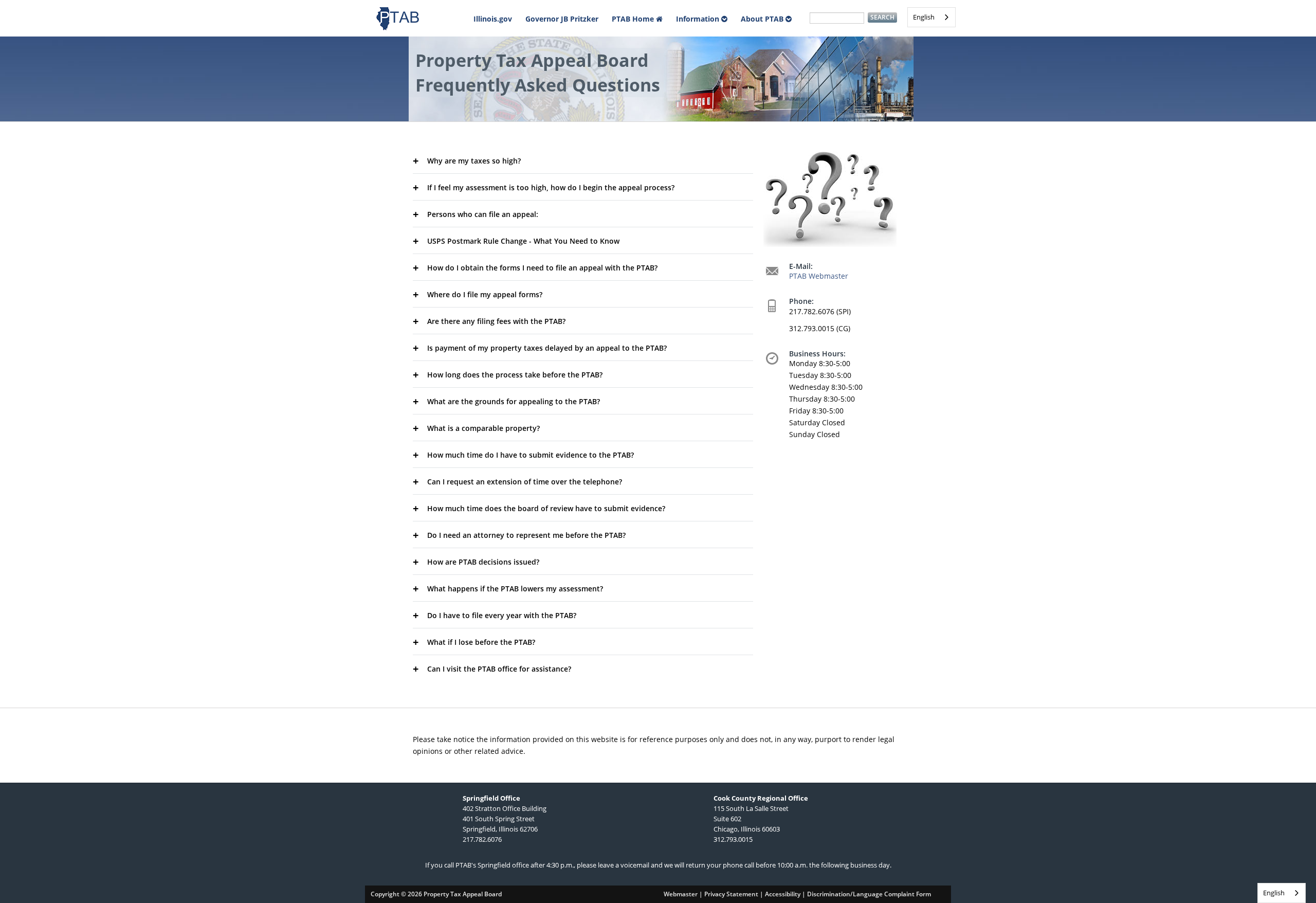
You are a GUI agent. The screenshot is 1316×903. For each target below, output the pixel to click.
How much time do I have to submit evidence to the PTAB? (530, 455)
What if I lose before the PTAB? (481, 642)
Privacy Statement (731, 894)
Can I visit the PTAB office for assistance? (499, 669)
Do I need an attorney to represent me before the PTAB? (526, 535)
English (924, 17)
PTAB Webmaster (818, 276)
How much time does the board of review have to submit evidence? (546, 508)
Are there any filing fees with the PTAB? (496, 321)
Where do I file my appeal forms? (484, 294)
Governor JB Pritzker (561, 19)
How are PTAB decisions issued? (483, 562)
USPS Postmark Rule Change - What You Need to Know (523, 241)
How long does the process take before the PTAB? (514, 375)
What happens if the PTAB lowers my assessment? (515, 588)
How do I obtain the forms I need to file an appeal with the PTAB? (542, 268)
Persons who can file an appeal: (482, 214)
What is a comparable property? (483, 428)
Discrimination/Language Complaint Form (869, 894)
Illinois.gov (492, 19)
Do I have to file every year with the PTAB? (501, 615)
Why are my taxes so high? (474, 161)
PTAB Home (634, 19)
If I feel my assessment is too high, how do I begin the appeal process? (550, 187)
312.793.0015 (733, 839)
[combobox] (931, 17)
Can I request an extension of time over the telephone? (524, 481)
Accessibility (782, 894)
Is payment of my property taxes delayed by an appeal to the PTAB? (547, 348)
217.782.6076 (482, 839)
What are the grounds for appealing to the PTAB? (513, 401)
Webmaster (681, 894)
